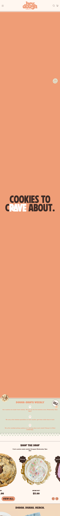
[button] (54, 5)
